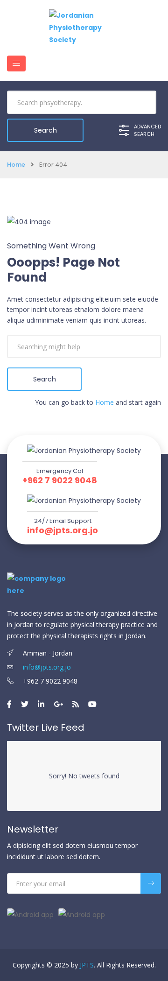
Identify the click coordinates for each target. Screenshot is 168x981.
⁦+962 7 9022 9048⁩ (59, 480)
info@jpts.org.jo (62, 530)
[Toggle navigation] (16, 63)
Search (44, 379)
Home (16, 165)
